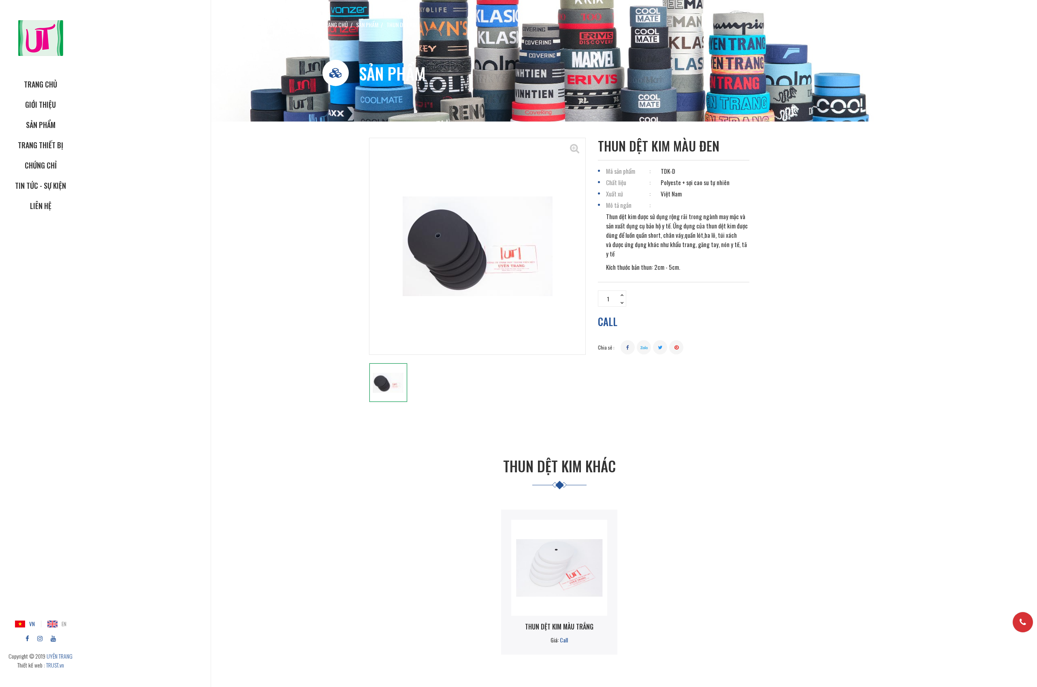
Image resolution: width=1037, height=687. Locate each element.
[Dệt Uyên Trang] (40, 37)
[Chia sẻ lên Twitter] (660, 347)
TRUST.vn (55, 665)
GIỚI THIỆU (40, 104)
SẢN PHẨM (40, 124)
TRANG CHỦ (40, 84)
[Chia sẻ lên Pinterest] (676, 347)
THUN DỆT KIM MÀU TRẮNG (559, 627)
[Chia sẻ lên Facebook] (628, 347)
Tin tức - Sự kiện (40, 185)
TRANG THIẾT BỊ (40, 145)
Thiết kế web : (31, 665)
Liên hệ (40, 206)
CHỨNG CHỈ (41, 165)
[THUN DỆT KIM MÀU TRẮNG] (559, 568)
